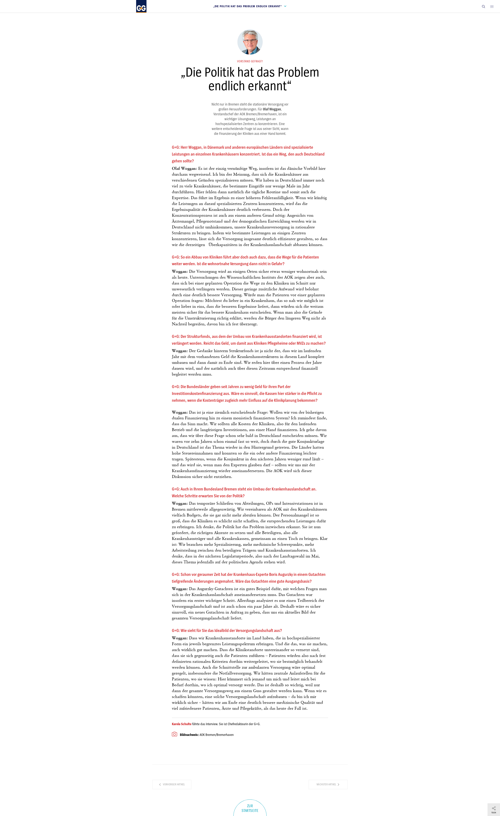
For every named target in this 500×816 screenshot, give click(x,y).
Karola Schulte (181, 724)
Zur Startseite (250, 808)
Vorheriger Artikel (173, 784)
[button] (483, 6)
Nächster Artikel (327, 784)
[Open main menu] (492, 6)
